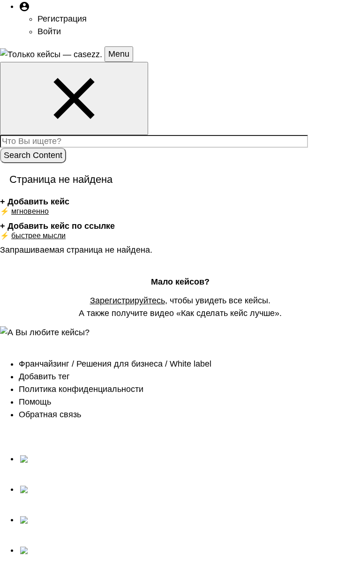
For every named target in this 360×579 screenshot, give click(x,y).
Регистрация (62, 18)
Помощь (35, 401)
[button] (24, 6)
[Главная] (52, 54)
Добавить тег (44, 376)
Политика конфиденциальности (81, 389)
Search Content (33, 155)
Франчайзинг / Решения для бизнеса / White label (115, 363)
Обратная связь (50, 414)
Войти (49, 31)
